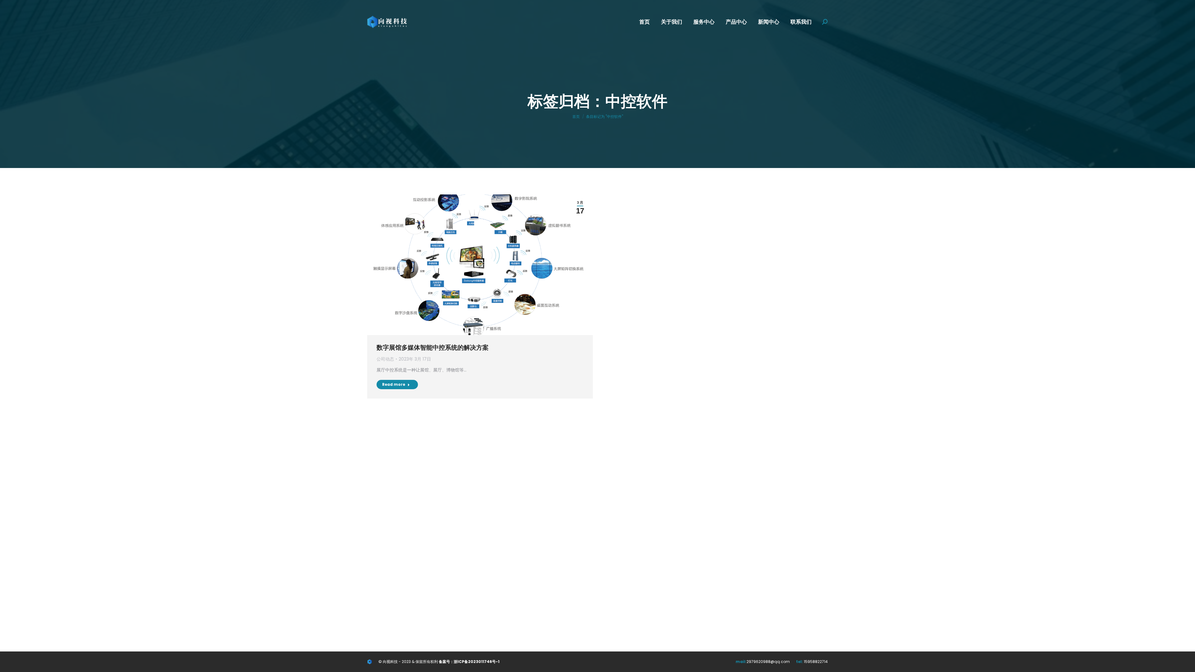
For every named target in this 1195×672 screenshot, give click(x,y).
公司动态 (385, 359)
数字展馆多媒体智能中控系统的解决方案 (433, 347)
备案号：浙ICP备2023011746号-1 (469, 661)
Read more (393, 384)
